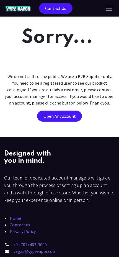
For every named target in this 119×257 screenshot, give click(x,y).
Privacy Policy (23, 231)
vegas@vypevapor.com (35, 251)
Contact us (20, 224)
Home (15, 218)
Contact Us (55, 8)
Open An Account (59, 116)
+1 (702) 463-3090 (30, 244)
